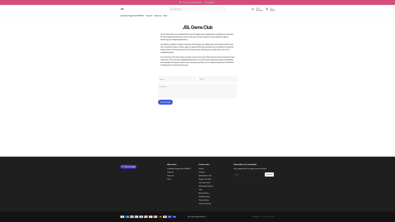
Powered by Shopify (268, 217)
